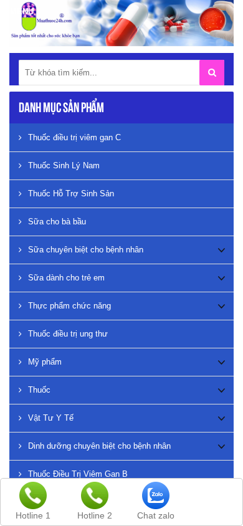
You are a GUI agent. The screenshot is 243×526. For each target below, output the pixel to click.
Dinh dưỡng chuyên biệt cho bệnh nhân (99, 446)
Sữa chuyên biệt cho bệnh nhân (85, 249)
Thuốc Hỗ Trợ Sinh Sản (71, 193)
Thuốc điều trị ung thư (68, 333)
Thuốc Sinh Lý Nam (64, 165)
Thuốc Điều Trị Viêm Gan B (78, 474)
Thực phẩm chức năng (69, 305)
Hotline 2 (94, 515)
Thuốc (39, 390)
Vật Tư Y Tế (51, 418)
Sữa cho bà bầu (57, 221)
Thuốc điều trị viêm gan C (74, 137)
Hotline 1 (33, 515)
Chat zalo (155, 515)
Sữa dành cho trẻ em (66, 277)
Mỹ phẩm (45, 361)
